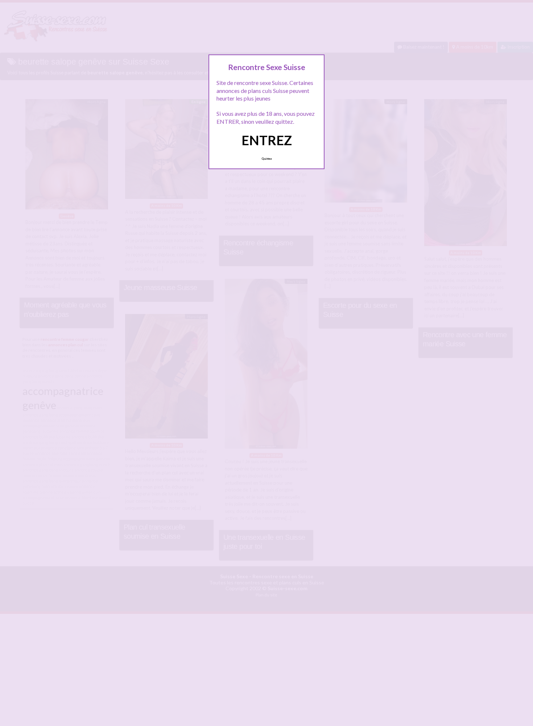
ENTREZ (266, 140)
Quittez (266, 158)
